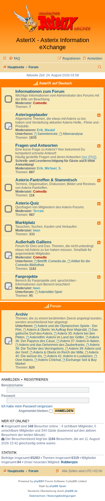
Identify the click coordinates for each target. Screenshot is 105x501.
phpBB (38, 481)
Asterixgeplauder (31, 115)
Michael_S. (53, 168)
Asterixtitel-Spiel (50, 292)
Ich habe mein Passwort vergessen (26, 406)
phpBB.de (71, 490)
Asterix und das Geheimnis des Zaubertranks (52, 345)
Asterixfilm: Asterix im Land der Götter (57, 337)
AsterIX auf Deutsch (55, 83)
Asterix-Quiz (27, 203)
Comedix (40, 103)
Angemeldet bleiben (34, 411)
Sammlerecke (47, 134)
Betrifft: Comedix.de (51, 261)
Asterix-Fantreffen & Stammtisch (46, 180)
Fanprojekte (26, 276)
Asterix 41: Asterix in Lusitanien (70, 356)
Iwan (36, 230)
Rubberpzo (69, 462)
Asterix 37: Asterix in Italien (79, 341)
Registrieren (36, 379)
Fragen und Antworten (36, 145)
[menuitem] (14, 58)
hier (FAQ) (89, 157)
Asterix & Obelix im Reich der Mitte (58, 352)
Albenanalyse (73, 134)
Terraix (38, 211)
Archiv (21, 314)
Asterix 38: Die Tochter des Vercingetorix (57, 346)
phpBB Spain (58, 486)
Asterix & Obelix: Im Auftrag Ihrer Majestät (57, 330)
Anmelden (10, 379)
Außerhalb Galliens (33, 242)
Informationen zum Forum (39, 91)
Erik (40, 130)
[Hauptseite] (52, 18)
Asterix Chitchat (49, 360)
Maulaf (50, 130)
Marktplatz (25, 222)
